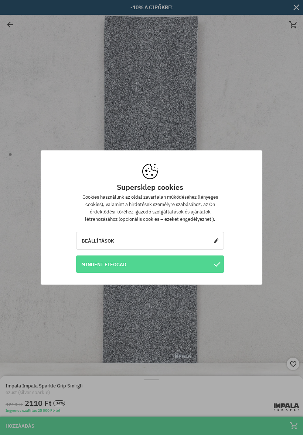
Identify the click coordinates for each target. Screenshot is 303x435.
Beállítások (98, 240)
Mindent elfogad (103, 264)
